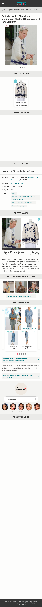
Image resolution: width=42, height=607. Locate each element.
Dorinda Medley (17, 183)
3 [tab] (21, 354)
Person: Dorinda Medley (19, 206)
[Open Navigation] (2, 3)
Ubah (5, 411)
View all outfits (18, 376)
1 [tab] (17, 354)
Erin (29, 411)
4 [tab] (23, 354)
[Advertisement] (21, 138)
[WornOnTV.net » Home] (21, 3)
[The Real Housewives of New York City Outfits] (21, 389)
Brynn (37, 411)
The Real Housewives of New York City (19, 9)
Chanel (14, 193)
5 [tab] (25, 354)
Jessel (21, 411)
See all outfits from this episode (19, 296)
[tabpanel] (21, 329)
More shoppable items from (16, 360)
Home (3, 9)
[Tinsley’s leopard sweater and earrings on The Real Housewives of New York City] (21, 287)
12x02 (10, 11)
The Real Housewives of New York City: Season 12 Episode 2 (24, 198)
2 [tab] (19, 354)
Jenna (13, 411)
